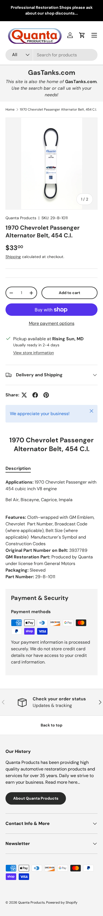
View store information (33, 352)
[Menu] (94, 35)
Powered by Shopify (61, 902)
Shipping (13, 256)
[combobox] (51, 55)
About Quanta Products (35, 798)
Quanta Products (20, 217)
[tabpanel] (51, 529)
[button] (82, 35)
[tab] (18, 468)
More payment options (51, 323)
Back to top (51, 725)
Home (10, 109)
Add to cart (69, 292)
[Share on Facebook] (35, 395)
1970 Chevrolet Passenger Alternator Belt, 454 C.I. (58, 109)
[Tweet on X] (24, 395)
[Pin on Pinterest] (46, 395)
